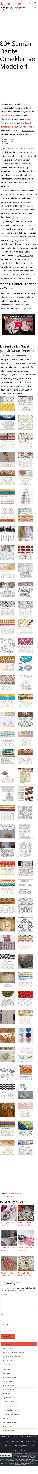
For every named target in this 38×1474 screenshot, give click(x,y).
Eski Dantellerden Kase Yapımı (25, 1249)
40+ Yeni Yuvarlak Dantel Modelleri (25, 1223)
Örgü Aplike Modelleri (9, 1398)
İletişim (14, 1450)
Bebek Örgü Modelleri (9, 1377)
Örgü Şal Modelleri (8, 1389)
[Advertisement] (19, 25)
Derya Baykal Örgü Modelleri (11, 1410)
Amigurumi (6, 1394)
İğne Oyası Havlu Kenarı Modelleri (13, 1353)
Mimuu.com (11, 3)
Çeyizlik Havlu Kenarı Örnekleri (24, 1274)
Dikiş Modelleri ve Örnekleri (11, 1414)
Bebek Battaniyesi (8, 1385)
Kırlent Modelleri (8, 1426)
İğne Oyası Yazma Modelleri (11, 1357)
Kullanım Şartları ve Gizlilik (24, 1446)
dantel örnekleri (11, 148)
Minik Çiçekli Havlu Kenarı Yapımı (8, 1223)
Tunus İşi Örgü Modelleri (10, 1406)
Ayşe (12, 1197)
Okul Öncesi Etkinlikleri (10, 1422)
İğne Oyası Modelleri (9, 1348)
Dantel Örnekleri (15, 1193)
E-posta (4, 1324)
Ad (2, 1314)
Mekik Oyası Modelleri (9, 1361)
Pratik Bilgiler (7, 1418)
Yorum (4, 1295)
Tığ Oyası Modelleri (8, 1365)
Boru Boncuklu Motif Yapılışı (7, 1274)
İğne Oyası (5, 1437)
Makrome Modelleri (9, 1430)
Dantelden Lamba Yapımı (8, 1249)
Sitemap (23, 1450)
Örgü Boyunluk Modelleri (10, 1402)
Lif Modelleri (6, 1373)
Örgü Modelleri (7, 1369)
